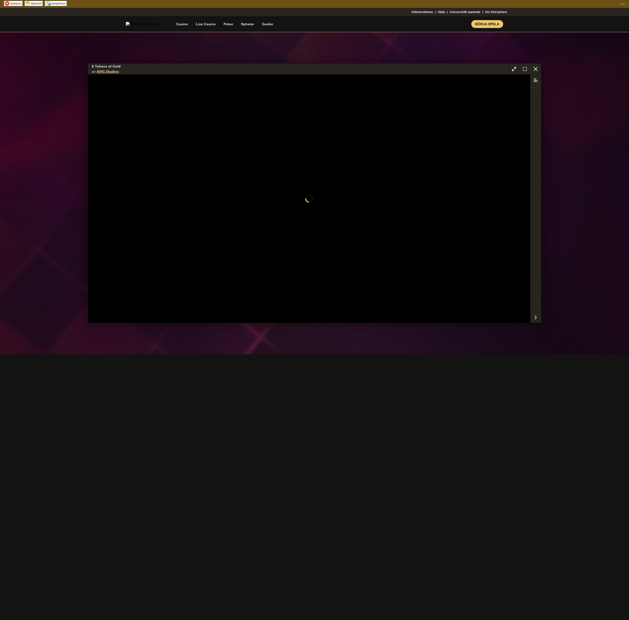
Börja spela (487, 24)
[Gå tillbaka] (535, 69)
